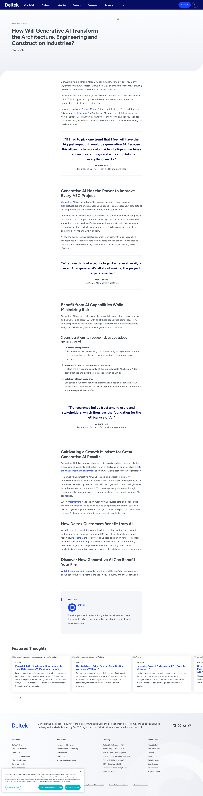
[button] (20, 698)
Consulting (61, 756)
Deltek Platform (17, 745)
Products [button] (46, 5)
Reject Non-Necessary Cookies (51, 787)
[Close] (80, 771)
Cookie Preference (140, 785)
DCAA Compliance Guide (112, 764)
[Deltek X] (179, 725)
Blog (25, 23)
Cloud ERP (16, 753)
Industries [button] (62, 5)
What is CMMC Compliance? (113, 760)
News (150, 756)
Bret (80, 113)
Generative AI (68, 202)
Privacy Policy (44, 781)
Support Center (154, 771)
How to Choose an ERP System (114, 753)
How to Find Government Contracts (116, 756)
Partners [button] (77, 5)
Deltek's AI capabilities (77, 530)
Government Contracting (66, 760)
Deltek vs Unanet (109, 771)
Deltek (81, 604)
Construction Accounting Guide (115, 768)
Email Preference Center (118, 785)
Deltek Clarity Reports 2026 (113, 745)
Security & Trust (154, 749)
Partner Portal (153, 768)
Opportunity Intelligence (21, 756)
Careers (151, 753)
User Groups (153, 764)
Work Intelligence (18, 768)
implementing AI (76, 502)
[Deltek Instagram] (189, 725)
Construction (62, 753)
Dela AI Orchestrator (19, 749)
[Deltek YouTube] (184, 725)
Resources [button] (93, 5)
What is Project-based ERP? (113, 749)
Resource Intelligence (20, 764)
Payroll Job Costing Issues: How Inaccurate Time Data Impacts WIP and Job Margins (38, 667)
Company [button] (110, 5)
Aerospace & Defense (65, 745)
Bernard (88, 109)
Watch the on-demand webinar (77, 571)
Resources (16, 23)
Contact (184, 5)
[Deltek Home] (12, 5)
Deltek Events (153, 760)
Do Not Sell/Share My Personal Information (88, 785)
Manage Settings (13, 787)
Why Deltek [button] (30, 5)
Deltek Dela (77, 538)
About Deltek (153, 745)
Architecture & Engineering (67, 749)
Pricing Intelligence (19, 760)
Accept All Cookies (72, 787)
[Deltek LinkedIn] (174, 725)
